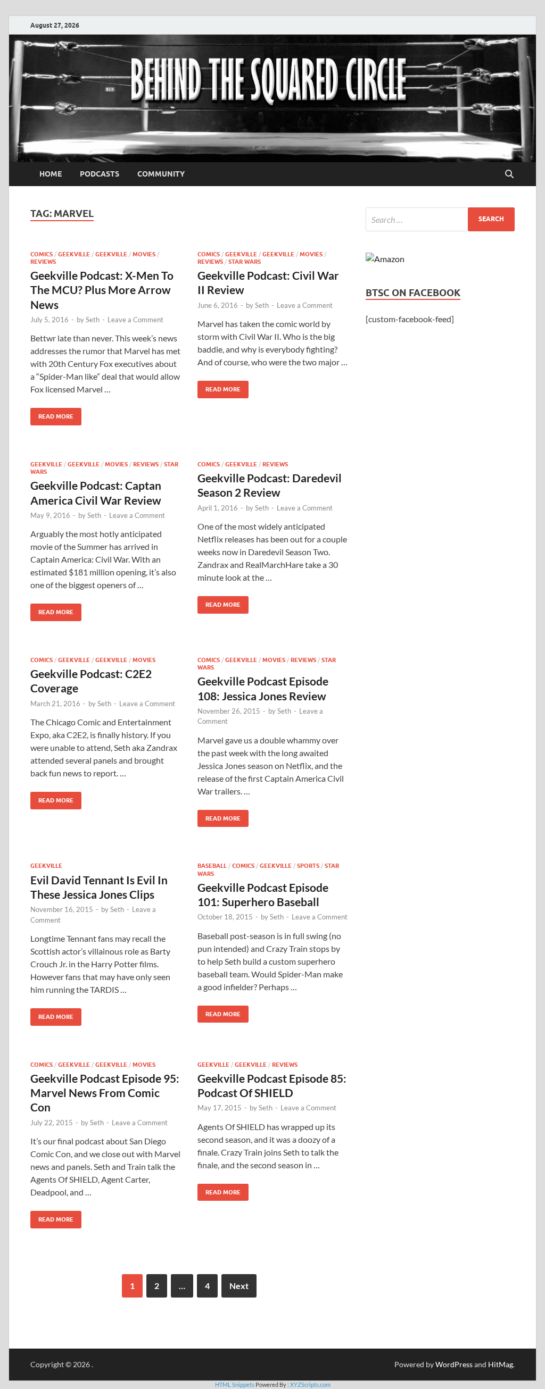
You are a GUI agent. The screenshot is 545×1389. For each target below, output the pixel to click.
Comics (41, 254)
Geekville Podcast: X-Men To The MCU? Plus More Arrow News (102, 290)
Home (50, 174)
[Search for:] (440, 219)
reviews (43, 261)
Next (239, 1286)
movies (144, 254)
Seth (93, 319)
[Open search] (509, 174)
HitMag (500, 1364)
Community (161, 174)
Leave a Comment (135, 319)
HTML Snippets (234, 1384)
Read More (51, 414)
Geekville (74, 254)
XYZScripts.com (310, 1384)
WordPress (454, 1364)
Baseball (212, 865)
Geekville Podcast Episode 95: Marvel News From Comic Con (104, 1093)
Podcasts (99, 174)
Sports (308, 865)
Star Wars (244, 261)
